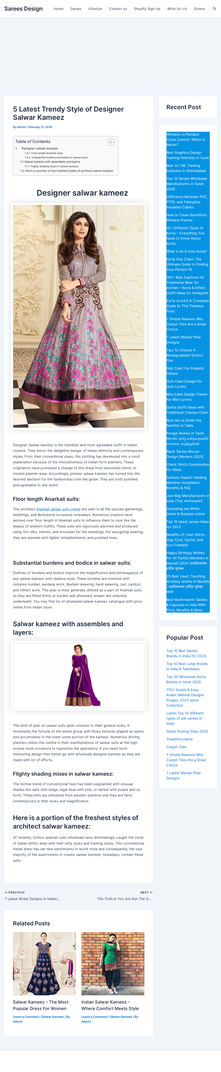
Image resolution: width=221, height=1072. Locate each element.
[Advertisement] (110, 50)
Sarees (75, 8)
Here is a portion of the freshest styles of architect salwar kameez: (69, 170)
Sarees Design (23, 8)
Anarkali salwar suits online (58, 509)
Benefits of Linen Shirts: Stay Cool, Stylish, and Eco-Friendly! (185, 539)
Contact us (118, 8)
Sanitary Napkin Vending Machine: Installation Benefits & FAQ (186, 482)
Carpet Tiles (176, 747)
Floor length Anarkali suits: (47, 153)
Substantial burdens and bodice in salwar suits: (60, 157)
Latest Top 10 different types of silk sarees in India (185, 718)
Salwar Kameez (52, 1016)
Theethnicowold (179, 739)
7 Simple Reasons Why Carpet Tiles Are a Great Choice (186, 324)
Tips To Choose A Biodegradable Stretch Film (184, 355)
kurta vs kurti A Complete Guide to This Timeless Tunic (187, 305)
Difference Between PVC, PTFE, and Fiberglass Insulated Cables (186, 202)
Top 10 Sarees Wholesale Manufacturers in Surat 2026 (186, 183)
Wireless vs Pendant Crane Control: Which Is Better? (185, 139)
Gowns (199, 8)
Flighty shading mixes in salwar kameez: (55, 166)
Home (58, 8)
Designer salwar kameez (38, 148)
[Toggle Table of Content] (109, 142)
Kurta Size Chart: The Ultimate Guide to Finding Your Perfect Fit (187, 264)
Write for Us (177, 8)
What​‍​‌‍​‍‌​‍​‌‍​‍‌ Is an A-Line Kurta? (186, 251)
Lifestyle (95, 8)
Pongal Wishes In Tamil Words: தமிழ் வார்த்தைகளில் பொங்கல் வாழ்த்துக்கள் (187, 438)
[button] (215, 8)
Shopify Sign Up (147, 8)
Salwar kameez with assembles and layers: (52, 161)
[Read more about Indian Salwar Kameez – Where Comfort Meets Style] (112, 963)
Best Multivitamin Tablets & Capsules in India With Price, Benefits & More (186, 604)
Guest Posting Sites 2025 (187, 731)
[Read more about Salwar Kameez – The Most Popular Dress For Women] (44, 963)
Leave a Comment (26, 1016)
